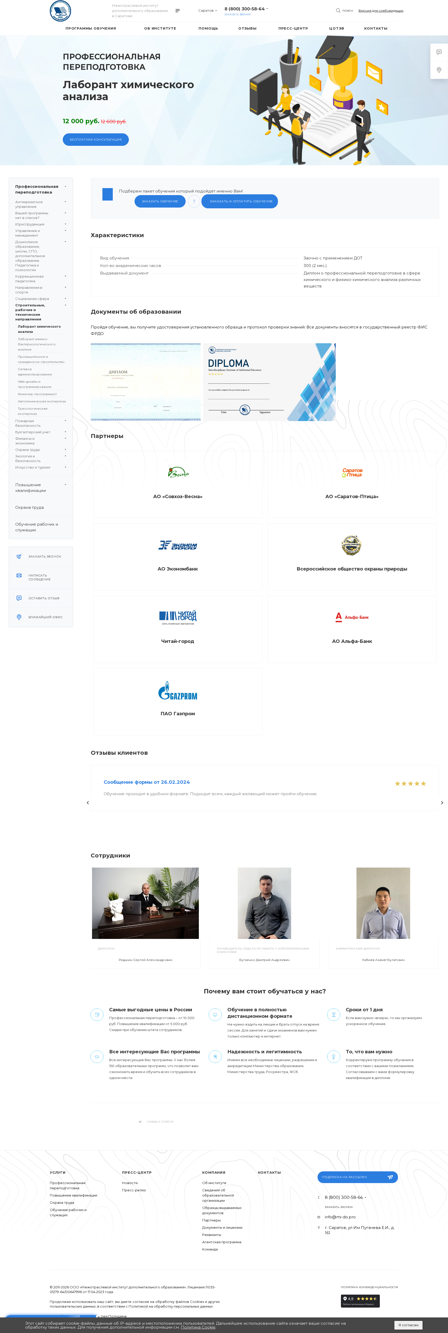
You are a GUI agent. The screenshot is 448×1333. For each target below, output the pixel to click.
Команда (210, 1249)
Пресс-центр (137, 1172)
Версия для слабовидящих (381, 10)
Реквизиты (211, 1235)
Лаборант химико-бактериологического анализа (37, 344)
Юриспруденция (29, 224)
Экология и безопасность (27, 458)
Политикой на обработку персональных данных (171, 1306)
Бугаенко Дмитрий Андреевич (264, 960)
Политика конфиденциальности (369, 1287)
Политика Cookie (198, 1327)
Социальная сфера (32, 299)
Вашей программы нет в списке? (31, 215)
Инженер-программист (37, 394)
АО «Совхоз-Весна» (177, 496)
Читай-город (177, 641)
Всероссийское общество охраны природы (352, 569)
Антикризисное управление (29, 204)
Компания (213, 1172)
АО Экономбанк (178, 569)
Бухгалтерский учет (32, 432)
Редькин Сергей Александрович (145, 960)
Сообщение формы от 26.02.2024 (147, 782)
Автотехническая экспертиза (42, 401)
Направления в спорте (28, 289)
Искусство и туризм (32, 467)
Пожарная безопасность (27, 423)
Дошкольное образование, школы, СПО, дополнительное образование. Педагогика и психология (30, 256)
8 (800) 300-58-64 (245, 8)
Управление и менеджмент (27, 233)
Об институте (214, 1183)
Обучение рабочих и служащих (36, 527)
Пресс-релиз (134, 1190)
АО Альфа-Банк (352, 641)
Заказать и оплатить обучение (241, 201)
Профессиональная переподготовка (36, 189)
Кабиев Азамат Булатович (383, 960)
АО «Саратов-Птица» (352, 496)
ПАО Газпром (177, 714)
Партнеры (211, 1220)
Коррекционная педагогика (29, 278)
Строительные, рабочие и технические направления (30, 312)
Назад (87, 802)
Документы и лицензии (222, 1227)
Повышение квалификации (30, 487)
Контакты (269, 1172)
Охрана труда (27, 450)
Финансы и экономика (24, 440)
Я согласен (408, 1325)
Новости (130, 1183)
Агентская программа (221, 1242)
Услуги (58, 1172)
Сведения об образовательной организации (218, 1195)
